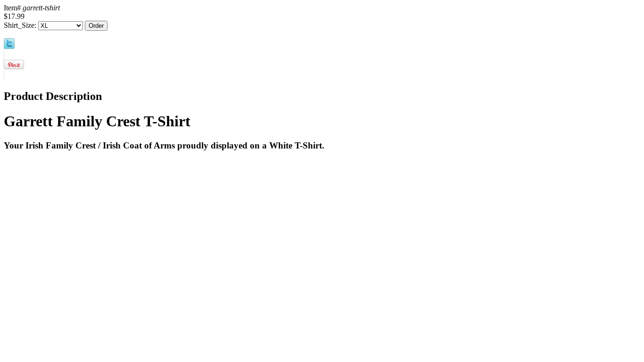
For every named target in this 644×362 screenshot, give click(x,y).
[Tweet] (9, 46)
